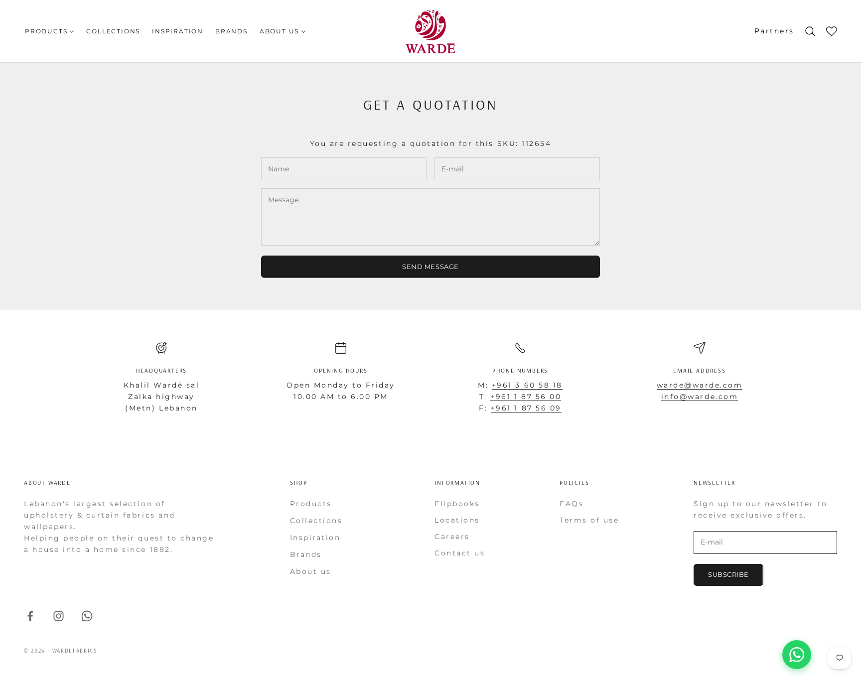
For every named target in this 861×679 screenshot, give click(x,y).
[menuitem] (49, 31)
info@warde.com (699, 396)
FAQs (571, 503)
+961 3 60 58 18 (527, 385)
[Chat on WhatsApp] (796, 654)
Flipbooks (457, 503)
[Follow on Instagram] (58, 616)
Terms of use (589, 520)
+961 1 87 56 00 (525, 396)
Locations (457, 520)
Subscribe (728, 574)
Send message (430, 267)
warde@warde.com (700, 385)
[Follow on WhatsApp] (87, 616)
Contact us (459, 552)
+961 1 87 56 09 (526, 408)
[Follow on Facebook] (30, 616)
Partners (774, 30)
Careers (452, 536)
